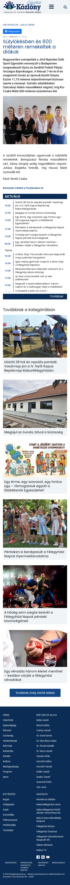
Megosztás (14, 31)
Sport (5, 777)
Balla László (42, 720)
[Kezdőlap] (22, 5)
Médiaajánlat (58, 863)
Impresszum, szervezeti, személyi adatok (26, 866)
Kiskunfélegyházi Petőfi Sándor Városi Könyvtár (48, 811)
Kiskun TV (41, 850)
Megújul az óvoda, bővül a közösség (35, 213)
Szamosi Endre (43, 782)
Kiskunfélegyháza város (48, 804)
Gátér (6, 809)
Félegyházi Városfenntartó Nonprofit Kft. (49, 838)
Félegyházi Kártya (45, 826)
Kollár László (42, 771)
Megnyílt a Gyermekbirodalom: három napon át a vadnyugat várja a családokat (38, 285)
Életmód (7, 730)
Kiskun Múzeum (44, 845)
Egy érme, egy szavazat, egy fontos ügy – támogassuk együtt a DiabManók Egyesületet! (39, 220)
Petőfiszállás (9, 825)
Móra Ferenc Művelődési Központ (48, 820)
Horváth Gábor (44, 761)
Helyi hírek (28, 24)
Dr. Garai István (44, 735)
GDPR (31, 877)
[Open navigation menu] (51, 7)
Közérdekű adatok (43, 864)
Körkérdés (8, 751)
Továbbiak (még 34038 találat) (35, 692)
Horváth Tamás (44, 766)
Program (7, 771)
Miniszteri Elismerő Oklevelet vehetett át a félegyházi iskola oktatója (39, 270)
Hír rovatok (10, 24)
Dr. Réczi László (44, 751)
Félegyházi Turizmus (46, 831)
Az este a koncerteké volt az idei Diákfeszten (33, 278)
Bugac (6, 799)
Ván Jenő (41, 787)
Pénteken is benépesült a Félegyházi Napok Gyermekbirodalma (39, 229)
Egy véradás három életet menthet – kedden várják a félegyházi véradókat (36, 243)
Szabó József (43, 777)
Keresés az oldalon (45, 799)
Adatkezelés (11, 863)
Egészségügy (9, 725)
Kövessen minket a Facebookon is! (23, 188)
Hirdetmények (10, 740)
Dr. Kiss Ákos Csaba (46, 740)
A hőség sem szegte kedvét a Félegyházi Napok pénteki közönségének (38, 236)
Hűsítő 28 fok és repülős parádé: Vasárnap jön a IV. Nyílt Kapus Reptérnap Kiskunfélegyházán (39, 205)
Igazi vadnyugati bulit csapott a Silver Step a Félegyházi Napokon (39, 263)
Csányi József (43, 730)
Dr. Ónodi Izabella (45, 746)
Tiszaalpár (8, 830)
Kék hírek (7, 746)
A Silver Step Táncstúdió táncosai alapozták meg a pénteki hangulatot (40, 256)
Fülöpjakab (8, 804)
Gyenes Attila (43, 756)
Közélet (6, 756)
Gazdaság (8, 735)
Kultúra (6, 761)
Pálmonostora (10, 820)
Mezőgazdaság (11, 766)
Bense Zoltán (43, 725)
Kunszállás (8, 814)
